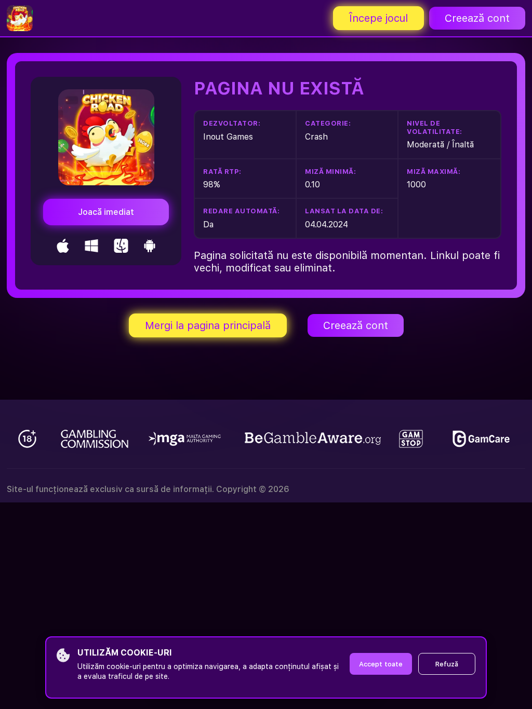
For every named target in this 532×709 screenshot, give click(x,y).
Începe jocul (378, 18)
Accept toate (381, 664)
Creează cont (477, 18)
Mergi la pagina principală (208, 325)
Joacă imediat (106, 212)
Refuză (446, 664)
